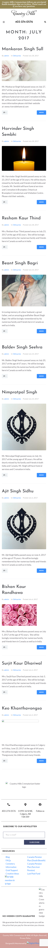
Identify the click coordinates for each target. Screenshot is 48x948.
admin (6, 56)
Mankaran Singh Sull (22, 49)
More (41, 112)
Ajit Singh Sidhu (17, 491)
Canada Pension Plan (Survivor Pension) (34, 867)
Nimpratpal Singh (19, 392)
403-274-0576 (9, 811)
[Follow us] (40, 804)
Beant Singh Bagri (20, 263)
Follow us (40, 811)
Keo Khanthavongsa (22, 708)
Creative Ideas (12, 873)
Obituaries (17, 56)
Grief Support (12, 870)
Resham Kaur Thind (21, 218)
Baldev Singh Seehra (22, 347)
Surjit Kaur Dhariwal (22, 663)
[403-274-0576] (8, 804)
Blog (8, 857)
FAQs (8, 860)
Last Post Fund (33, 873)
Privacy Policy (25, 938)
